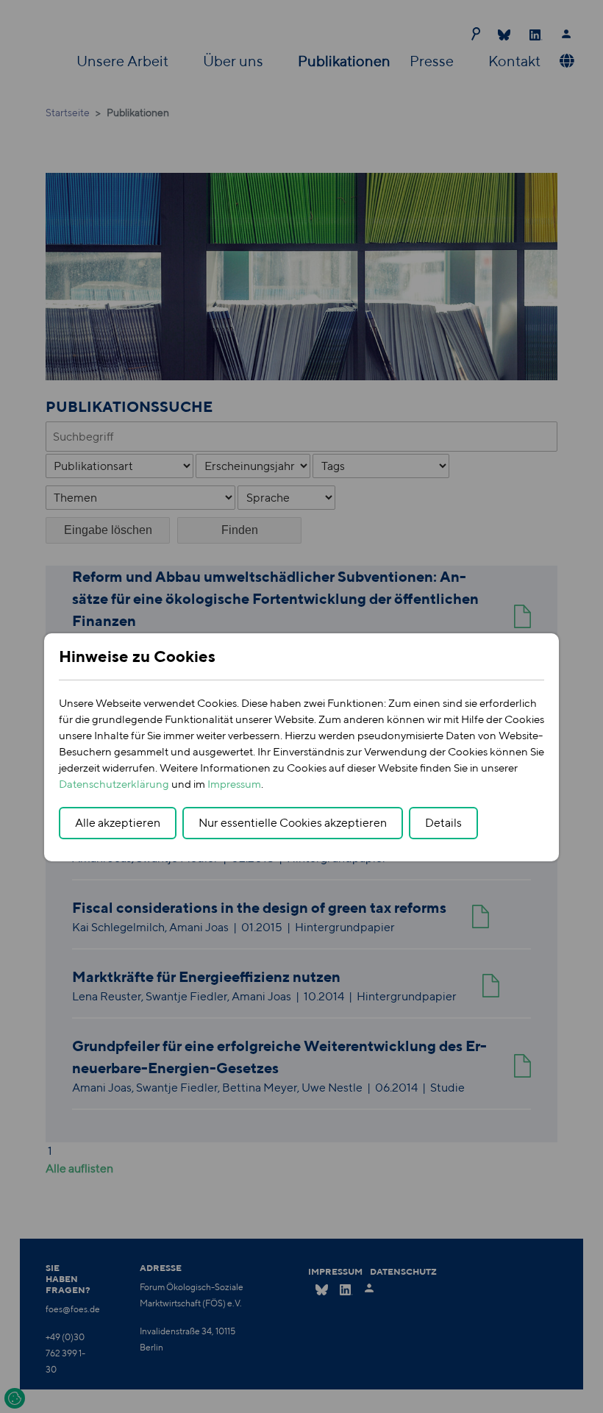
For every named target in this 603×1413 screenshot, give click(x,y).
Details (443, 823)
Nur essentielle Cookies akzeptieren (293, 823)
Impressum (234, 783)
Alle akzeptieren (117, 823)
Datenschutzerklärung (114, 783)
